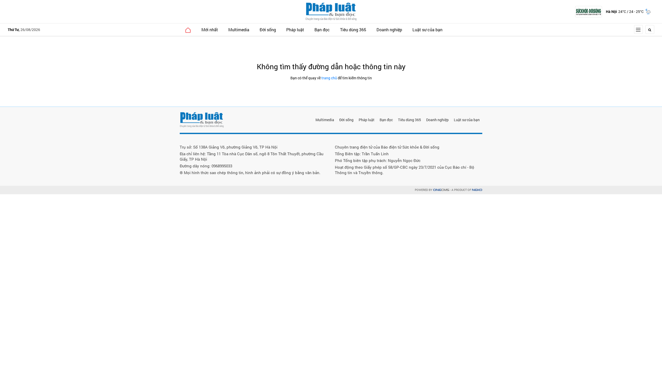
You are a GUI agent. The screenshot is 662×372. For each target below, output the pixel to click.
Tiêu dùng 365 (353, 29)
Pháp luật (295, 29)
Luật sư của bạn (427, 29)
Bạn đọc (322, 29)
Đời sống (268, 29)
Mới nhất (209, 29)
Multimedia (238, 29)
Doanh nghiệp (389, 29)
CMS (441, 190)
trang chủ (329, 77)
